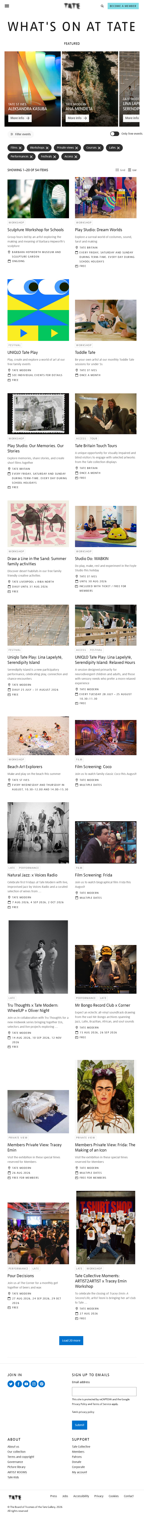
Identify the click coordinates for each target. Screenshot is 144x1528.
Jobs (65, 1496)
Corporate (78, 1467)
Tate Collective (81, 1447)
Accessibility (81, 1496)
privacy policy (86, 1412)
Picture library (17, 1467)
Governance (15, 1462)
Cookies (114, 1496)
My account (79, 1472)
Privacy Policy (79, 1404)
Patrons (77, 1457)
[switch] (115, 134)
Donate (76, 1462)
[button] (101, 6)
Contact (129, 1496)
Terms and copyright (21, 1457)
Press (53, 1496)
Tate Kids (13, 1477)
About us (13, 1447)
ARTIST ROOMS (17, 1472)
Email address (81, 1382)
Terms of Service (102, 1404)
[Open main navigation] (34, 6)
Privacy (99, 1496)
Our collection (17, 1452)
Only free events (132, 134)
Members (78, 1452)
